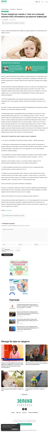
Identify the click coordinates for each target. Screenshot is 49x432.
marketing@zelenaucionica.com (24, 424)
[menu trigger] (46, 2)
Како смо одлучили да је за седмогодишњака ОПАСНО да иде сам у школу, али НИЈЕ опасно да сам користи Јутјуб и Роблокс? (28, 313)
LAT (39, 1)
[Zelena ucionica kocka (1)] (18, 267)
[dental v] (18, 287)
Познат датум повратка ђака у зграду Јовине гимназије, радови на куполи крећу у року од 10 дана (27, 320)
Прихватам (15, 429)
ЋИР (37, 1)
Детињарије (8, 210)
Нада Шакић (6, 19)
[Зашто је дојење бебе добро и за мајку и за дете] (12, 378)
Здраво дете (5, 11)
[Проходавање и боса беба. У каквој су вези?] (36, 378)
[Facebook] (23, 409)
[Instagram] (26, 409)
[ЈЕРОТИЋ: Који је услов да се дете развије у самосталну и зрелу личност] (36, 353)
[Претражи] (42, 2)
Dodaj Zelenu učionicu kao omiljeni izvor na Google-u (14, 215)
